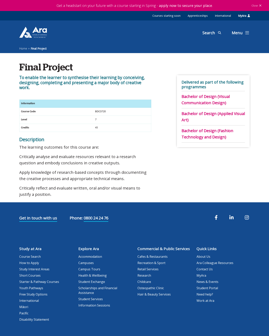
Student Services (90, 299)
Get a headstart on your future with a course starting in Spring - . (135, 5)
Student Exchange (91, 282)
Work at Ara (205, 300)
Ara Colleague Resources (215, 263)
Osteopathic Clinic (150, 288)
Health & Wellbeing (92, 275)
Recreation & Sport (151, 263)
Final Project (39, 48)
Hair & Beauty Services (154, 294)
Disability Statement (34, 319)
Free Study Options (33, 294)
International (223, 15)
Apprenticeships (198, 15)
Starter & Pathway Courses (39, 282)
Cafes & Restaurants (152, 256)
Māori (23, 307)
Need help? (205, 294)
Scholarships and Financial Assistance (97, 290)
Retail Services (148, 269)
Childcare (144, 282)
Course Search (30, 256)
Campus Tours (89, 269)
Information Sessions (94, 305)
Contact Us (205, 269)
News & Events (207, 282)
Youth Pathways (31, 288)
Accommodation (90, 256)
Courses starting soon (166, 15)
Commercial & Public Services (163, 248)
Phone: (76, 218)
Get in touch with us (38, 218)
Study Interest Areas (34, 269)
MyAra (242, 15)
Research (144, 275)
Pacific (23, 313)
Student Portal (207, 288)
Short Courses (30, 275)
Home (23, 48)
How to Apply (29, 263)
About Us (203, 256)
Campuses (86, 263)
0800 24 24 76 (96, 218)
